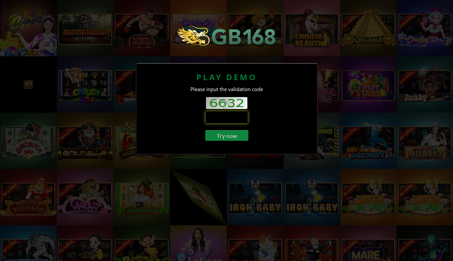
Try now (227, 136)
